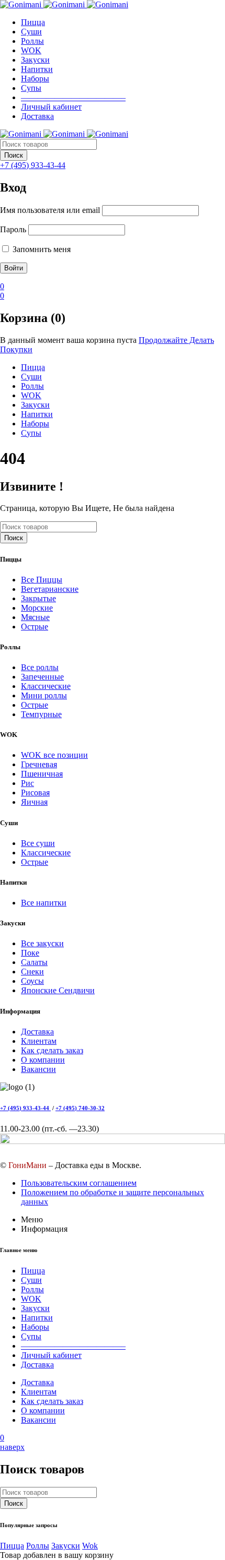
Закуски (65, 1545)
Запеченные (42, 676)
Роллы (37, 1545)
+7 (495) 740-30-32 (80, 1108)
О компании (43, 1059)
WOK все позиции (54, 755)
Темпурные (41, 714)
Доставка (37, 1031)
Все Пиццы (41, 579)
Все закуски (42, 943)
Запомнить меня (40, 249)
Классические (46, 686)
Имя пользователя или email (50, 210)
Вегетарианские (49, 589)
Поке (30, 952)
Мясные (35, 617)
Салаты (34, 962)
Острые (34, 626)
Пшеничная (42, 773)
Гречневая (39, 764)
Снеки (32, 971)
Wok (90, 1545)
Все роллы (40, 667)
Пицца (12, 1545)
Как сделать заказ (52, 1050)
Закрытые (38, 598)
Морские (37, 607)
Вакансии (38, 1069)
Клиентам (39, 1041)
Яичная (34, 801)
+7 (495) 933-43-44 (25, 1108)
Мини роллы (44, 695)
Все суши (38, 843)
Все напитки (43, 902)
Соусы (32, 981)
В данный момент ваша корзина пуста (68, 340)
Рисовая (35, 792)
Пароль (13, 229)
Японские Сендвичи (58, 990)
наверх (12, 1447)
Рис (27, 783)
